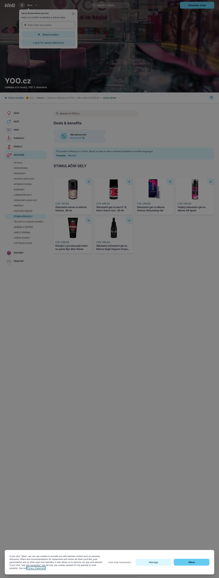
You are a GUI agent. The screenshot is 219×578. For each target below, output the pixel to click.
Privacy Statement (36, 568)
